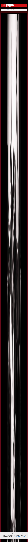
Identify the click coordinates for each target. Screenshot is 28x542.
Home (3, 10)
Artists (7, 10)
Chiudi (23, 537)
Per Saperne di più (17, 537)
